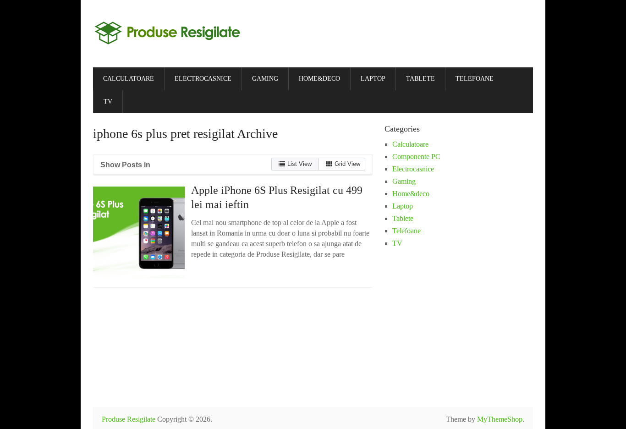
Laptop (373, 78)
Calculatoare (128, 78)
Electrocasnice (203, 78)
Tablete (420, 78)
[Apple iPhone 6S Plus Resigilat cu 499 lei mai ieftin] (139, 232)
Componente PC (416, 156)
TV (108, 101)
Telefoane (475, 78)
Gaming (265, 78)
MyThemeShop (499, 419)
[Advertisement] (505, 328)
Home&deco (319, 78)
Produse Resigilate (128, 419)
